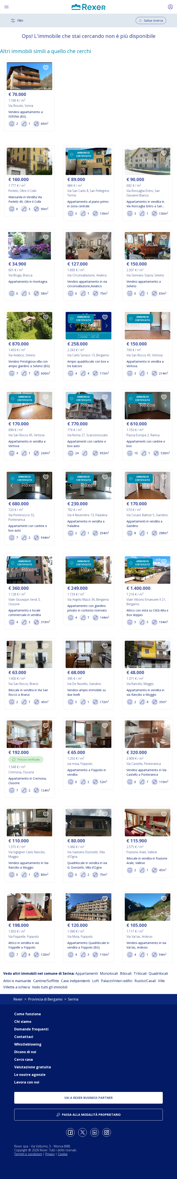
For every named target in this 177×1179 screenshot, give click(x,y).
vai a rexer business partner (88, 1098)
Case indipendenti (75, 980)
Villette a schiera (16, 987)
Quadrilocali (158, 973)
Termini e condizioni (28, 1154)
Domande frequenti (31, 1029)
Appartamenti (86, 973)
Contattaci (23, 1036)
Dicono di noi (25, 1051)
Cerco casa (23, 1059)
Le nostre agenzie (30, 1074)
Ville (161, 980)
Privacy (50, 1154)
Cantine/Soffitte (46, 980)
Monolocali (109, 973)
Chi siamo (22, 1021)
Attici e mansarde (17, 980)
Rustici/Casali (145, 980)
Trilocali (140, 973)
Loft (95, 980)
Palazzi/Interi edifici (116, 980)
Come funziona (27, 1014)
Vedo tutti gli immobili (49, 987)
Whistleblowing (27, 1044)
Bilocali (125, 973)
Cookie (63, 1154)
